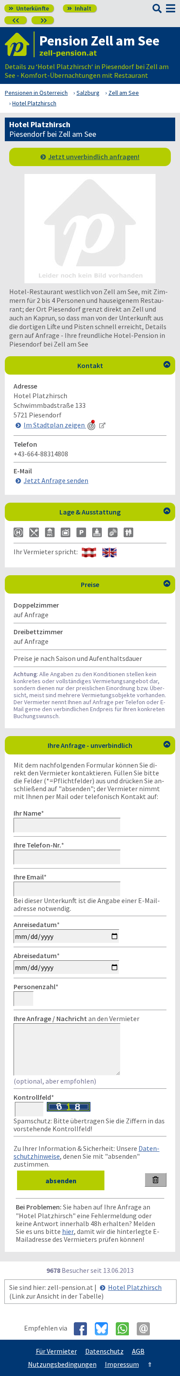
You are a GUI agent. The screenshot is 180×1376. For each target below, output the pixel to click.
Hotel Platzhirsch (135, 1287)
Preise (125, 584)
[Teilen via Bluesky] (104, 1328)
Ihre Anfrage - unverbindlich (109, 745)
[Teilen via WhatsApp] (125, 1328)
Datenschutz (104, 1351)
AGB (138, 1351)
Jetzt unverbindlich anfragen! (93, 156)
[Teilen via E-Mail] (146, 1328)
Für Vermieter (56, 1351)
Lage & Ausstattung (114, 511)
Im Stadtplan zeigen (55, 424)
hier (68, 1231)
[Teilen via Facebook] (83, 1328)
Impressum (122, 1364)
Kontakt (124, 365)
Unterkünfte (29, 8)
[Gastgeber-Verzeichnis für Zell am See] (20, 44)
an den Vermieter (76, 1018)
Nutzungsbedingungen (62, 1364)
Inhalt (79, 8)
